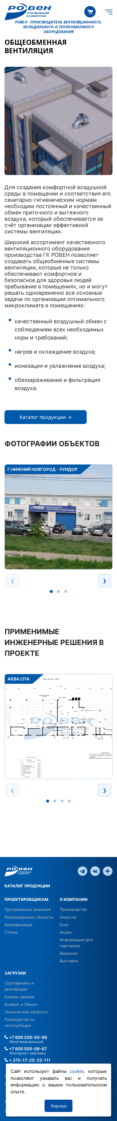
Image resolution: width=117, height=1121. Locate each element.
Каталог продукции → (46, 417)
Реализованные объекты (28, 917)
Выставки (69, 960)
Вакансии (69, 953)
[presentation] (12, 580)
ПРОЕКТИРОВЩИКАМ (26, 899)
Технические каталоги (26, 1011)
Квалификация (18, 924)
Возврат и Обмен (21, 1004)
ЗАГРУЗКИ (15, 973)
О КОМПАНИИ (74, 899)
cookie (77, 1071)
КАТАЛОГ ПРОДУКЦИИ (27, 885)
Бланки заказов (19, 996)
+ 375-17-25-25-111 (29, 1060)
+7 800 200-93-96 (27, 1037)
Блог (64, 924)
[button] (51, 591)
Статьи (11, 932)
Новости (68, 917)
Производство (73, 909)
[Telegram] (82, 871)
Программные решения (27, 909)
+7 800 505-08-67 (27, 1048)
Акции (66, 932)
